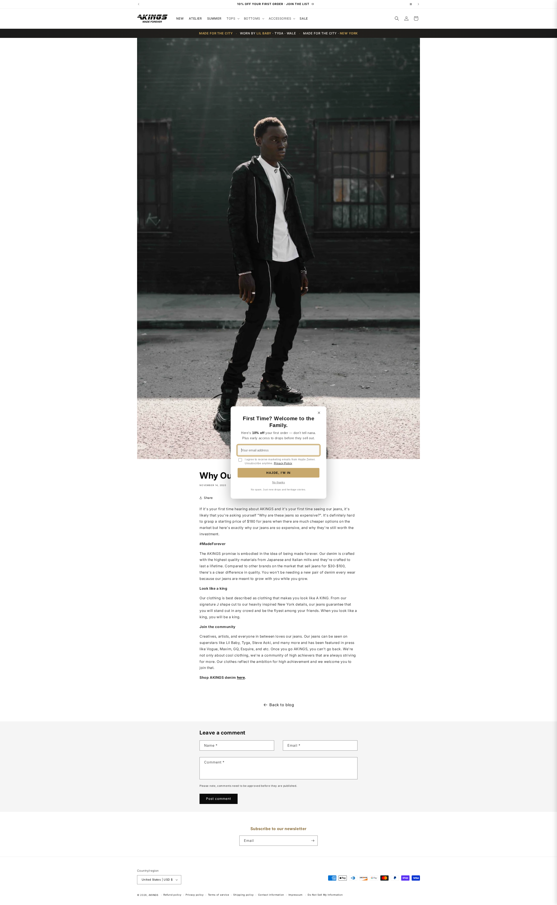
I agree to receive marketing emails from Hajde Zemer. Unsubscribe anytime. (280, 461)
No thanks (278, 482)
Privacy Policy (283, 463)
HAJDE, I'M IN (278, 472)
